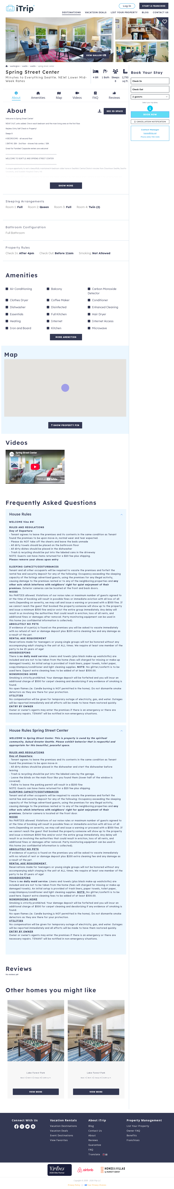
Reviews (93, 1140)
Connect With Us (25, 1120)
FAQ (90, 1149)
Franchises (133, 1140)
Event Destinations (61, 1135)
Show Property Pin (66, 425)
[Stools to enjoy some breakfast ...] (141, 28)
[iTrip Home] (7, 66)
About (92, 1135)
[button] (13, 1049)
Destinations (71, 12)
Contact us (160, 12)
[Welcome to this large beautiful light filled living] (59, 39)
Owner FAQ (133, 1130)
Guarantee (94, 1144)
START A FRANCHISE (153, 5)
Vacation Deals (95, 12)
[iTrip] (20, 8)
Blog (145, 12)
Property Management (144, 1120)
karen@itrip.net (150, 133)
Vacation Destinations (63, 1125)
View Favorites (59, 1140)
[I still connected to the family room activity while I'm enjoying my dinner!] (141, 51)
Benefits (132, 1135)
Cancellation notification (151, 122)
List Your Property (124, 12)
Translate (95, 1154)
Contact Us (95, 1130)
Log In (127, 5)
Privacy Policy (74, 1185)
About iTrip (97, 1120)
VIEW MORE (35, 1091)
